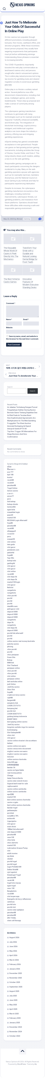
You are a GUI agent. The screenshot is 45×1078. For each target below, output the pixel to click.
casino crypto (12, 802)
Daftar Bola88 (12, 870)
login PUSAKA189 (14, 867)
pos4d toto (11, 904)
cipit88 (10, 698)
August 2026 (14, 937)
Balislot (10, 587)
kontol (9, 477)
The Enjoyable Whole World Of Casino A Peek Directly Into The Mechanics (11, 253)
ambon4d (11, 818)
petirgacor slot (13, 609)
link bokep (11, 501)
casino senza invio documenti (19, 749)
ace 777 (10, 472)
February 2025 (15, 1018)
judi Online (11, 684)
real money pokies (14, 773)
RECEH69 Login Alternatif (17, 520)
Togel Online (12, 488)
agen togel (11, 886)
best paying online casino (17, 722)
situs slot (11, 735)
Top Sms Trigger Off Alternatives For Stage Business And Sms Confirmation (22, 434)
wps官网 (10, 794)
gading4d (11, 563)
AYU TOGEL (11, 918)
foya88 (10, 523)
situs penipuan (13, 655)
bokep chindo (12, 504)
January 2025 (14, 1023)
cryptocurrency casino (16, 695)
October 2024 (14, 1036)
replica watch (12, 786)
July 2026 (13, 942)
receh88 (10, 480)
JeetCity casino (13, 687)
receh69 (10, 483)
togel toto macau (14, 883)
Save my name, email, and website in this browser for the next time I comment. (22, 337)
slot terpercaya (13, 896)
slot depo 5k (12, 577)
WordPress (21, 1064)
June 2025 (13, 1000)
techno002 (11, 507)
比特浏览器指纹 (13, 765)
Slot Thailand (12, 665)
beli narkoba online (14, 681)
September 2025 (15, 987)
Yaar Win (10, 558)
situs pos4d (12, 596)
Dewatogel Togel (14, 875)
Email (26, 319)
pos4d (9, 598)
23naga (10, 775)
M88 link (10, 663)
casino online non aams (16, 746)
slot (8, 851)
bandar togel (12, 808)
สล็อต (9, 467)
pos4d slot (11, 711)
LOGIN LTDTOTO (14, 706)
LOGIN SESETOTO (14, 714)
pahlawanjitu (12, 810)
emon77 (10, 496)
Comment (10, 303)
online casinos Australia (16, 759)
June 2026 (13, 946)
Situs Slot (11, 689)
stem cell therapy (14, 920)
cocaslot (10, 534)
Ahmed (19, 219)
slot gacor (11, 547)
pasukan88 (11, 485)
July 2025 (13, 996)
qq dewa (10, 856)
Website (9, 328)
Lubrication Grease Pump (17, 848)
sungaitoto (11, 590)
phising (10, 647)
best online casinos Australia (18, 800)
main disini (11, 827)
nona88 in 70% (12, 816)
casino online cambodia (16, 789)
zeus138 (10, 837)
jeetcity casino (13, 644)
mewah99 (11, 539)
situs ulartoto (12, 843)
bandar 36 (11, 767)
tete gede (11, 544)
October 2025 (14, 982)
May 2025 (13, 1005)
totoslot (10, 757)
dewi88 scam (12, 606)
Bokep (9, 660)
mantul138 (11, 518)
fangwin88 (11, 700)
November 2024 (15, 1032)
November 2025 (15, 978)
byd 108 (10, 475)
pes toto (8, 85)
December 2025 (15, 973)
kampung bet (12, 708)
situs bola (11, 840)
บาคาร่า (10, 493)
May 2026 (13, 951)
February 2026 (15, 964)
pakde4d (10, 553)
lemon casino (12, 491)
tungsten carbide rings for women (20, 727)
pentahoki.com (13, 550)
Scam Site (11, 657)
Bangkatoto (12, 891)
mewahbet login (13, 512)
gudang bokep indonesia (17, 716)
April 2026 (13, 955)
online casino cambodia (16, 792)
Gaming (27, 219)
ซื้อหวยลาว (11, 469)
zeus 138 (10, 888)
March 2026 (14, 960)
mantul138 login (13, 582)
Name (9, 319)
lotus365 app (12, 762)
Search (10, 387)
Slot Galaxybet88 (14, 732)
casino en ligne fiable (15, 770)
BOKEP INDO (12, 719)
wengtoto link (12, 703)
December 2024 (15, 1027)
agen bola (11, 510)
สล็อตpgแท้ (11, 531)
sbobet (10, 859)
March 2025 (14, 1014)
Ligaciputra (11, 821)
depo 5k (10, 622)
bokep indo (11, 561)
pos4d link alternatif (15, 633)
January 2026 (14, 969)
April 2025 (13, 1009)
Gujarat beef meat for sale (17, 784)
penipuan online (13, 668)
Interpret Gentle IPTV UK (17, 429)
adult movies (12, 853)
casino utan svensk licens (17, 781)
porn (9, 499)
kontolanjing (12, 730)
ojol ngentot (12, 872)
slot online (11, 542)
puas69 (10, 515)
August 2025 (14, 991)
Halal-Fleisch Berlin (15, 778)
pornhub (10, 813)
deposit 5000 (12, 612)
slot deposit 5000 (14, 832)
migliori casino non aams (17, 751)
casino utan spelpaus (15, 910)
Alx (35, 1064)
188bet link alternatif (15, 829)
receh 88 (10, 880)
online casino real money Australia (21, 641)
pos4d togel (12, 861)
